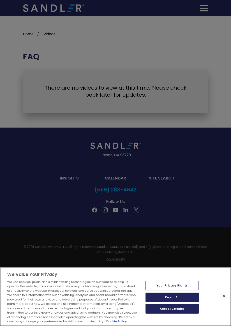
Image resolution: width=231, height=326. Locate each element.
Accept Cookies (172, 309)
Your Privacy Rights (172, 285)
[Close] (224, 296)
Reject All (172, 297)
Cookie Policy (116, 321)
